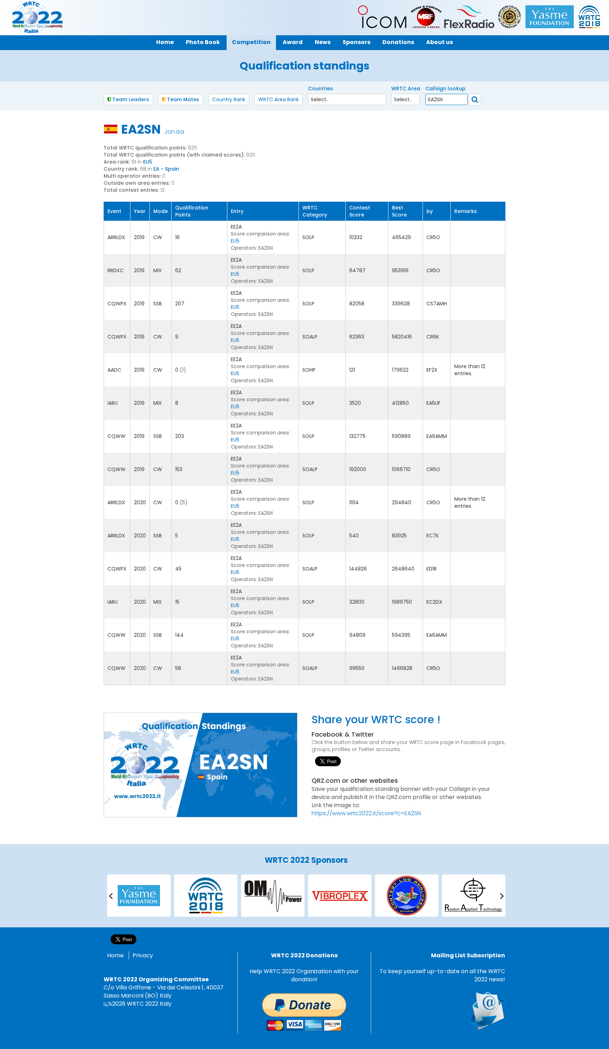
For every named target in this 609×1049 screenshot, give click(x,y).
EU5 (147, 161)
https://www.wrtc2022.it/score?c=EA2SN (366, 813)
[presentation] (110, 895)
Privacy (143, 955)
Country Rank (228, 99)
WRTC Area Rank (278, 99)
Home (115, 955)
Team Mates (182, 99)
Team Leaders (130, 99)
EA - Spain (166, 168)
